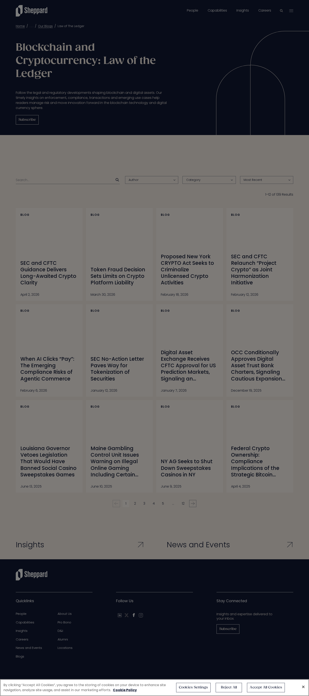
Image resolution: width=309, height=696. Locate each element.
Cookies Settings (193, 687)
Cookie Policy (125, 690)
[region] (154, 687)
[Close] (303, 687)
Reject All (229, 687)
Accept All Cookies (266, 687)
